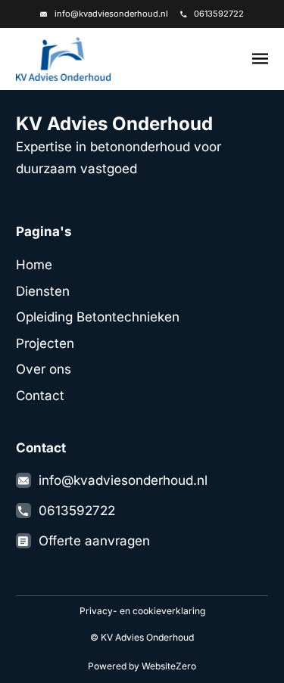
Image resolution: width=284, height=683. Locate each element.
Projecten (45, 343)
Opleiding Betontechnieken (97, 316)
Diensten (43, 291)
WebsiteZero (169, 666)
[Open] (260, 59)
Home (34, 264)
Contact (40, 395)
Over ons (43, 369)
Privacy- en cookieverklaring (142, 610)
